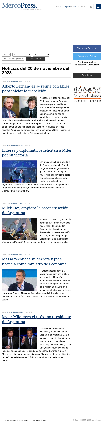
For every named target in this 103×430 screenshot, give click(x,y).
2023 (21, 81)
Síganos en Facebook (87, 48)
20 (7, 81)
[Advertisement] (36, 34)
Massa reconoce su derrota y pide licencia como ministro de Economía (34, 261)
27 (61, 7)
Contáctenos (35, 420)
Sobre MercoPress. (9, 420)
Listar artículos (35, 59)
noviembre (14, 81)
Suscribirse (87, 75)
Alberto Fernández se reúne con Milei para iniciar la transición (35, 88)
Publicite (46, 420)
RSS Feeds (23, 420)
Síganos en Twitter (87, 56)
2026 (74, 7)
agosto (67, 7)
